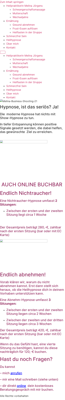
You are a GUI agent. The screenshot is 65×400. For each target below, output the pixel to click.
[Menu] (2, 52)
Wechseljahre (20, 17)
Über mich (12, 43)
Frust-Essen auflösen (25, 28)
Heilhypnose (13, 39)
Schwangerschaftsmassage (29, 9)
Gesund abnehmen (24, 24)
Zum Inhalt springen (12, 1)
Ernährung (12, 20)
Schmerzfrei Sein (16, 36)
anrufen (16, 373)
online (21, 386)
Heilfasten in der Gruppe (27, 32)
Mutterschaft (20, 13)
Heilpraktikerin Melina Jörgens (24, 5)
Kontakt (10, 47)
